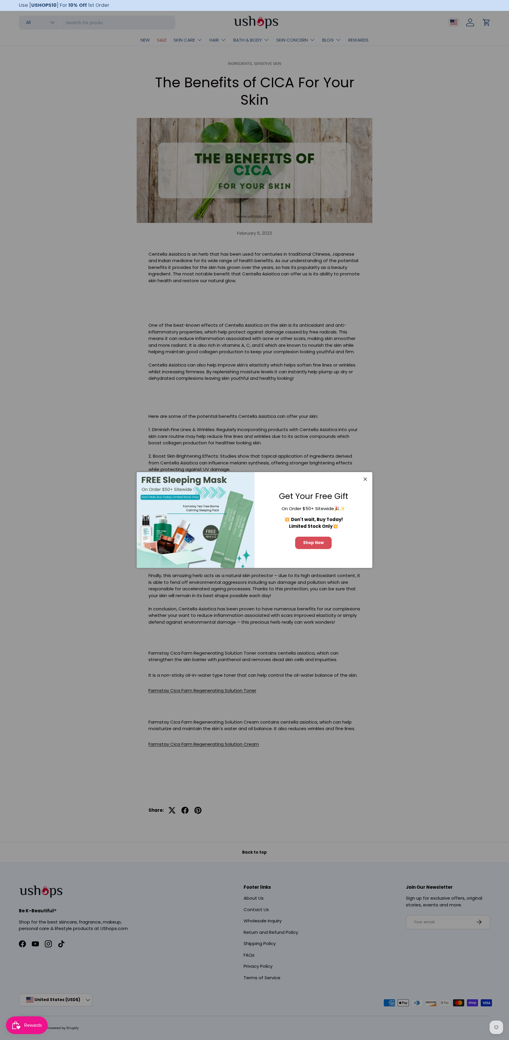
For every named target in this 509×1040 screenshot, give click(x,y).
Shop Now (313, 543)
